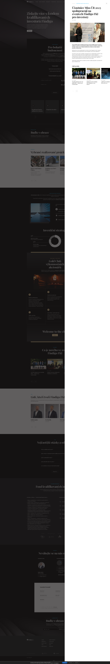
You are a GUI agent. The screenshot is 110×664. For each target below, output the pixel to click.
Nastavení (76, 662)
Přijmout (64, 662)
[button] (73, 91)
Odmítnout (70, 662)
